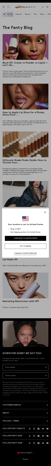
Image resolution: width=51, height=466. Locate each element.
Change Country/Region (25, 253)
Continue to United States (25, 238)
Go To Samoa (25, 246)
